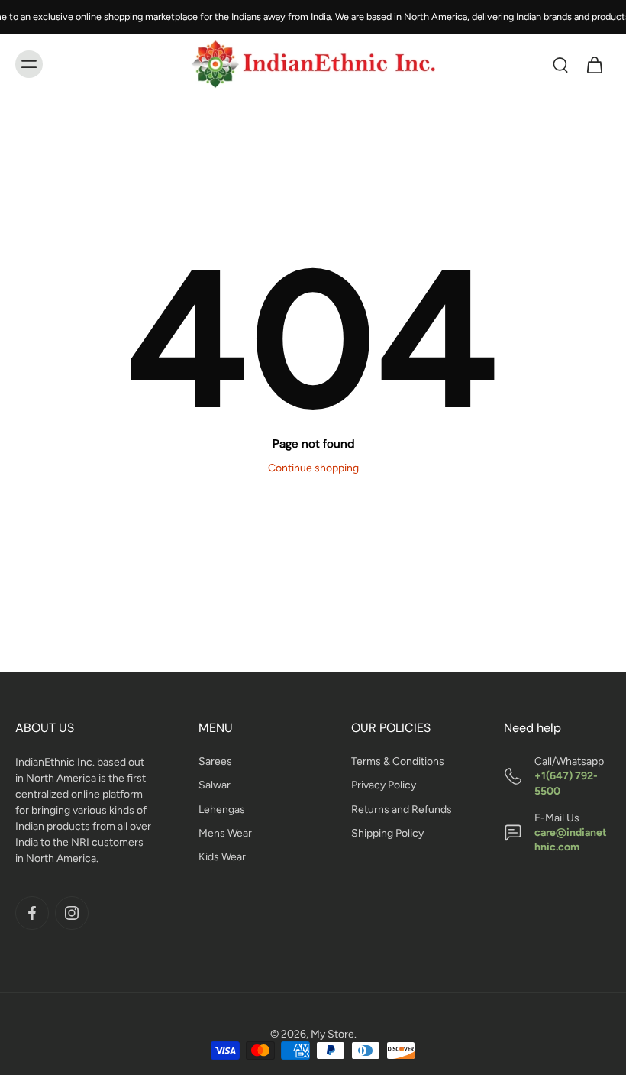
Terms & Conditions (397, 761)
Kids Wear (222, 856)
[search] (560, 64)
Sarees (215, 761)
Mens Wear (225, 833)
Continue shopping (313, 467)
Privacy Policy (383, 785)
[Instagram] (72, 913)
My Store (332, 1034)
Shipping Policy (387, 833)
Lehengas (221, 808)
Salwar (214, 785)
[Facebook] (32, 913)
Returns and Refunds (401, 808)
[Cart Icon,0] (594, 64)
